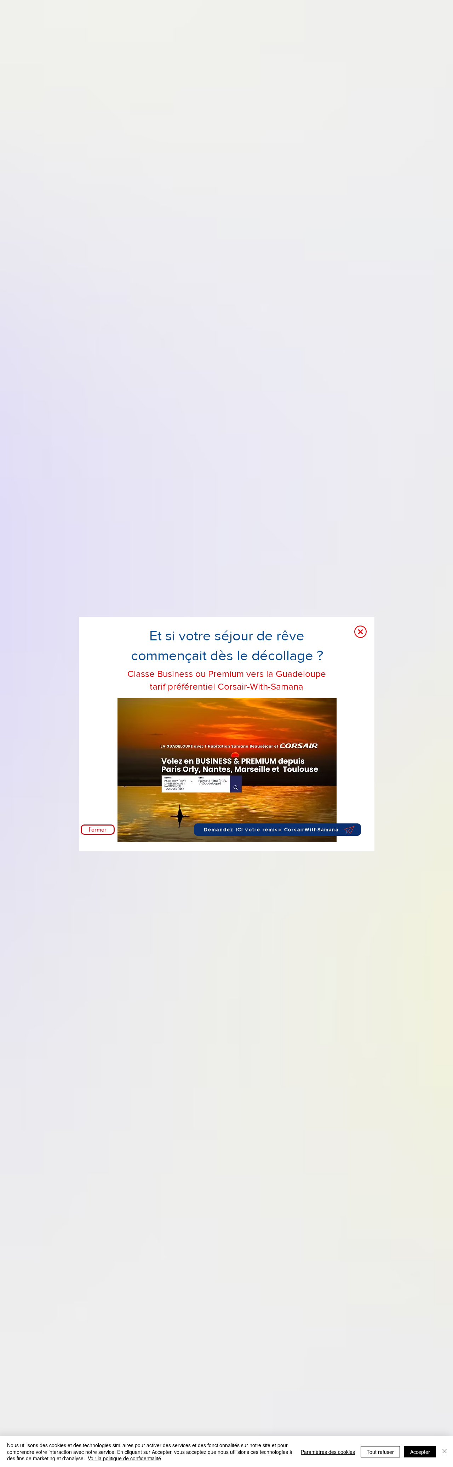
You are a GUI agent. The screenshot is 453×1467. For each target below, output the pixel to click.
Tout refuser (380, 1451)
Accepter (420, 1451)
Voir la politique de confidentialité (124, 1458)
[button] (360, 632)
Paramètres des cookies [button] (328, 1451)
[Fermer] (444, 1451)
